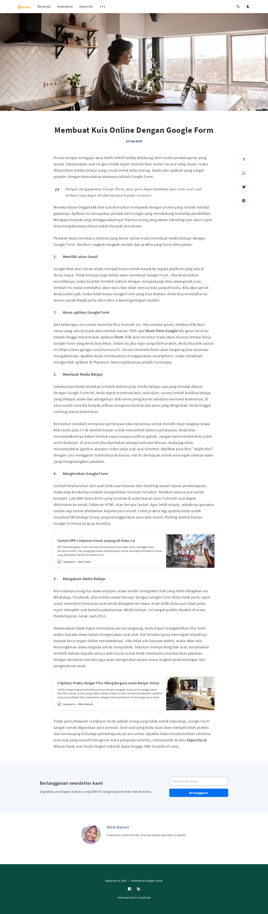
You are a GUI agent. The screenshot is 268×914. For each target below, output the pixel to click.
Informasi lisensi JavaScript (134, 897)
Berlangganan (198, 793)
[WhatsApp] (244, 173)
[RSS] (138, 889)
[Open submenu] (102, 7)
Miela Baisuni (118, 827)
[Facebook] (244, 201)
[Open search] (238, 7)
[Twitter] (244, 187)
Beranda (43, 6)
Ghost (159, 880)
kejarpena (65, 6)
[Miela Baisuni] (91, 834)
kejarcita (86, 6)
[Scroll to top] (244, 159)
